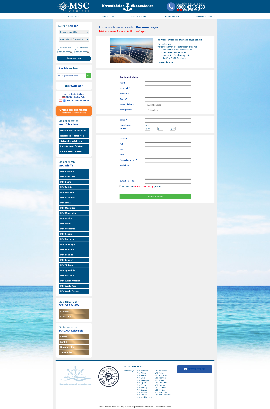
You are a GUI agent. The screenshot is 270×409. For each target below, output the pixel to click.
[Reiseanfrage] (74, 110)
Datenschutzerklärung (143, 186)
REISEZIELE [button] (73, 16)
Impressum (129, 406)
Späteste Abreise (82, 47)
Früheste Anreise (65, 47)
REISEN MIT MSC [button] (139, 16)
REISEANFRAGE (172, 16)
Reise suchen (74, 58)
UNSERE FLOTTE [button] (106, 16)
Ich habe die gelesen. (141, 186)
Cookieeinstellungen (163, 406)
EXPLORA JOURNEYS (205, 16)
